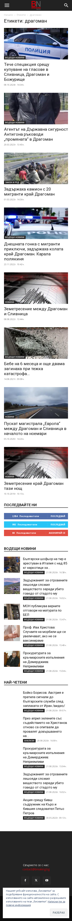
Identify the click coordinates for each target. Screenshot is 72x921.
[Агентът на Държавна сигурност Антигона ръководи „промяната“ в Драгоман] (36, 108)
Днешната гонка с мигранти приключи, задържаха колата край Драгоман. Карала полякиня (33, 251)
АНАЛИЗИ (29, 740)
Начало (8, 15)
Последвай (58, 516)
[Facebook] (25, 880)
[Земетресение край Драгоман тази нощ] (36, 462)
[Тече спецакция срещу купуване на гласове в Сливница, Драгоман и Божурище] (36, 43)
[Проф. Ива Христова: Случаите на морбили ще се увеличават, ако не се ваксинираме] (12, 633)
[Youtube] (47, 880)
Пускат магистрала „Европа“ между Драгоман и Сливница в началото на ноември (35, 428)
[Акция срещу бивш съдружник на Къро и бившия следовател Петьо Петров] (12, 806)
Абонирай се (57, 532)
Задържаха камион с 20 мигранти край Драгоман (29, 192)
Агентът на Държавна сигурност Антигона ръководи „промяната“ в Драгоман (36, 134)
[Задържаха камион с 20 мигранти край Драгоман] (36, 168)
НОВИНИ (9, 302)
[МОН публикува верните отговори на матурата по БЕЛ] (12, 612)
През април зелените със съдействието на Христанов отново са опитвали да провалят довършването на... (45, 727)
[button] (6, 5)
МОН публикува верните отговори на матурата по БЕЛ (42, 610)
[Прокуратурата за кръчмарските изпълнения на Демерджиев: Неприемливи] (12, 659)
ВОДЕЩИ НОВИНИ (14, 57)
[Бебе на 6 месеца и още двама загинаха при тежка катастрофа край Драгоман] (36, 343)
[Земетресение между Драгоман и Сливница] (36, 288)
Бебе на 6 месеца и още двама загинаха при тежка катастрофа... (34, 368)
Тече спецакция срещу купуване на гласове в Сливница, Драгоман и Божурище (26, 72)
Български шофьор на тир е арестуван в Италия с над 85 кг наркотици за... (45, 563)
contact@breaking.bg (36, 869)
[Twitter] (36, 880)
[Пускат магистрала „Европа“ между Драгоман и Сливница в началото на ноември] (36, 403)
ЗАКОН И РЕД (12, 182)
